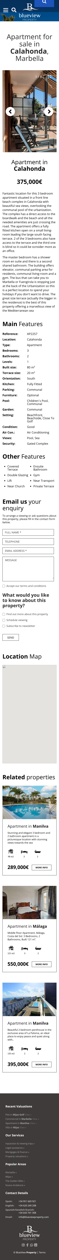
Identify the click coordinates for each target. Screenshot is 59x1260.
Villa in (15, 1127)
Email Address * (16, 551)
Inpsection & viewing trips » (20, 1143)
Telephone (12, 541)
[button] (5, 10)
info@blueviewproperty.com (34, 1217)
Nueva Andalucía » (15, 1185)
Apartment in (28, 826)
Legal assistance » (14, 1147)
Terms (42, 1252)
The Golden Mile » (15, 1181)
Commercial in (22, 1119)
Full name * (13, 532)
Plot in (18, 1114)
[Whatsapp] (32, 1246)
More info (42, 867)
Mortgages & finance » (17, 1152)
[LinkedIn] (36, 1246)
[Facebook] (28, 1246)
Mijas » (9, 1176)
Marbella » (11, 1172)
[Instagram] (23, 1246)
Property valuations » (16, 1156)
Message (11, 560)
